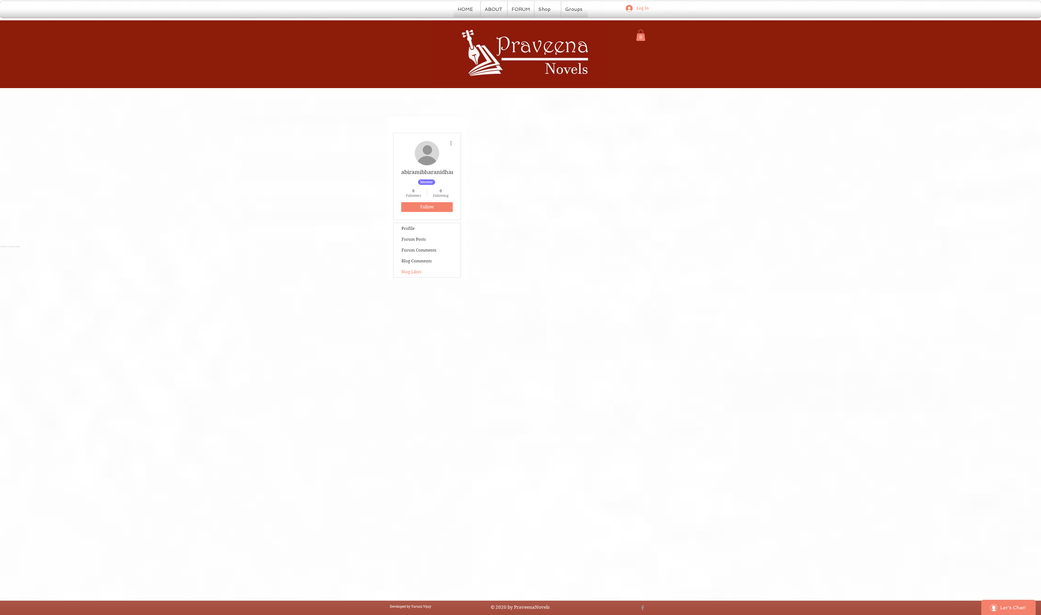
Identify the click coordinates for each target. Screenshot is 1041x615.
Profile (408, 228)
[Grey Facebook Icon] (642, 607)
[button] (640, 35)
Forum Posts (413, 239)
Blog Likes (411, 271)
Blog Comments (416, 261)
